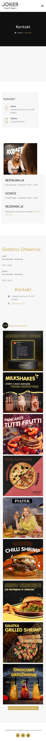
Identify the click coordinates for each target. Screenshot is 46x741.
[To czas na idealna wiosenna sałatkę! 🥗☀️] (23, 642)
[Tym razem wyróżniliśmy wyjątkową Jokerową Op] (23, 351)
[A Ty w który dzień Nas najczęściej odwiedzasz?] (23, 517)
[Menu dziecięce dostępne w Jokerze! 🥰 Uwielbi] (23, 601)
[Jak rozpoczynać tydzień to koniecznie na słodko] (23, 434)
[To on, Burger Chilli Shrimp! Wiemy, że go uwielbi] (23, 559)
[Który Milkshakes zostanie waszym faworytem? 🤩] (23, 392)
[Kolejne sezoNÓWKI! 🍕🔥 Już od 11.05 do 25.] (23, 476)
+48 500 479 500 (17, 122)
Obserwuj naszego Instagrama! (24, 708)
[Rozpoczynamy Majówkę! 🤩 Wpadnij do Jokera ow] (23, 684)
